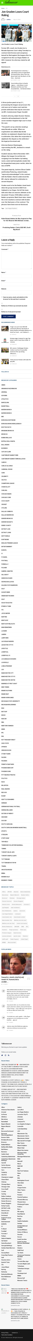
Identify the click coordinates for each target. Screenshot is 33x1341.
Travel (3, 866)
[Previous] (14, 96)
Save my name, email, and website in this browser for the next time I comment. (15, 298)
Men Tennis (5, 687)
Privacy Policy (4, 1332)
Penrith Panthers (7, 764)
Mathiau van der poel (20, 920)
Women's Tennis (6, 880)
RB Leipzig (4, 785)
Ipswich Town (6, 606)
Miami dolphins (6, 690)
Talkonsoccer (11, 2)
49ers (3, 385)
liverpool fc (5, 655)
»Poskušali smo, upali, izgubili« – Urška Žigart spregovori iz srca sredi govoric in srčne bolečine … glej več (18, 1018)
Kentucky (4, 620)
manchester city (7, 917)
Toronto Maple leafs (8, 855)
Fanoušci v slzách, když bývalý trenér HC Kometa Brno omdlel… (12, 979)
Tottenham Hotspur (8, 862)
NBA (2, 722)
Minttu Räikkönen (7, 926)
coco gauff (5, 501)
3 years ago (14, 344)
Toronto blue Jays (7, 852)
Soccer (4, 820)
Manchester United (8, 680)
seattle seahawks (7, 799)
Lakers (3, 634)
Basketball (5, 406)
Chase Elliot (5, 487)
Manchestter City (7, 920)
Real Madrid (5, 789)
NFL (7, 8)
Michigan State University (10, 701)
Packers (4, 761)
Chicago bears (6, 494)
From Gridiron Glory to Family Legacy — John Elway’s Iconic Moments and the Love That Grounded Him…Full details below (21, 86)
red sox (4, 792)
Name (3, 272)
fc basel (4, 557)
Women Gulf (5, 877)
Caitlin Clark (6, 451)
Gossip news (5, 592)
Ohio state (5, 743)
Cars (3, 473)
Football (4, 560)
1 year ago (13, 334)
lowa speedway (6, 666)
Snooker (4, 817)
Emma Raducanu (17, 904)
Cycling (4, 508)
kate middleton (15, 907)
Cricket (4, 504)
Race (3, 782)
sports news (17, 936)
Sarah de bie (17, 933)
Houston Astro (6, 603)
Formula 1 (5, 564)
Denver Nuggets (7, 522)
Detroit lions (6, 532)
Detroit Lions (6, 904)
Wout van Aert (12, 942)
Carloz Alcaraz (7, 466)
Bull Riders (5, 444)
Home (2, 8)
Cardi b (3, 462)
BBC (2, 416)
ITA (2, 610)
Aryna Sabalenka (25, 891)
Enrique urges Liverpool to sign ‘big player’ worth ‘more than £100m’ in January (20, 340)
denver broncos (7, 518)
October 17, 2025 (16, 80)
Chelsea (4, 490)
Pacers (3, 757)
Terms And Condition (6, 1335)
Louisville (5, 662)
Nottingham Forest (8, 740)
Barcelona (5, 402)
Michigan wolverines (8, 704)
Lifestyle (4, 648)
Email (3, 281)
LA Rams (4, 631)
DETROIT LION (5, 529)
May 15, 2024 (16, 19)
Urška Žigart (24, 939)
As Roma (4, 395)
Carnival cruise (6, 469)
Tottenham (5, 859)
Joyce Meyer (5, 613)
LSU (2, 669)
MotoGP (4, 711)
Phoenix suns (6, 771)
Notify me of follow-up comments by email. (14, 306)
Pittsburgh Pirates (8, 775)
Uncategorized (6, 869)
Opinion (4, 747)
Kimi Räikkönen (6, 627)
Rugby (3, 796)
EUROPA (3, 550)
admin (9, 19)
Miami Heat (5, 694)
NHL (2, 736)
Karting (4, 617)
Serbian (4, 803)
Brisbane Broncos (7, 430)
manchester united (19, 917)
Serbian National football (10, 806)
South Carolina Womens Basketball (14, 827)
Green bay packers (7, 596)
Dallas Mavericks (7, 515)
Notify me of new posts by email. (11, 312)
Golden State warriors (9, 585)
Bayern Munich (6, 413)
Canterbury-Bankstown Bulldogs (13, 459)
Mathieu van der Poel (8, 923)
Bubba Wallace (6, 437)
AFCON (10, 891)
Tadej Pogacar (14, 939)
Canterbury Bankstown (9, 455)
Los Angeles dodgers (8, 659)
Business (4, 448)
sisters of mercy (7, 813)
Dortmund (5, 539)
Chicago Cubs (6, 497)
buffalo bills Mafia (8, 441)
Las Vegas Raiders (11, 208)
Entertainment (6, 546)
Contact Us (15, 1332)
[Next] (18, 96)
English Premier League (9, 543)
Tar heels (4, 841)
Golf (3, 588)
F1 (2, 553)
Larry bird (5, 638)
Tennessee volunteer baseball (12, 845)
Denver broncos (6, 901)
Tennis (3, 848)
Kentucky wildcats (8, 624)
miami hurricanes (7, 697)
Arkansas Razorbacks (9, 388)
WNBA (3, 873)
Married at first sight (9, 683)
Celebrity (4, 476)
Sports (4, 831)
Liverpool (4, 652)
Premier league (6, 933)
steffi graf (5, 939)
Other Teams (5, 754)
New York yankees (7, 725)
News (3, 729)
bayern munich (6, 409)
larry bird (22, 910)
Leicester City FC (7, 645)
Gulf (3, 599)
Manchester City (7, 673)
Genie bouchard (6, 578)
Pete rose (23, 929)
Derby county (6, 525)
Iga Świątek (5, 907)
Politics (4, 778)
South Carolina (6, 824)
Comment (5, 249)
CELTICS (4, 480)
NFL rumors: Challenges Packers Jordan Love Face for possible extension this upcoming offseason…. (19, 350)
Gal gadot (5, 574)
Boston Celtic (6, 427)
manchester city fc (8, 676)
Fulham (4, 567)
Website (3, 289)
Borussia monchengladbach (11, 423)
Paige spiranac (13, 929)
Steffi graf (5, 838)
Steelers (4, 834)
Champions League (7, 483)
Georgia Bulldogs (7, 581)
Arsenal (4, 392)
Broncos (4, 434)
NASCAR (4, 718)
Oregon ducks (6, 750)
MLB (2, 708)
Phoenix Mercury (7, 768)
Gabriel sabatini (7, 571)
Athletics (4, 399)
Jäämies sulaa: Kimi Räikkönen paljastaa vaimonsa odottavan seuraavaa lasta (17, 1027)
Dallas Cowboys (7, 511)
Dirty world (5, 536)
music (3, 715)
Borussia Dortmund (8, 420)
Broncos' (4, 898)
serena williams (7, 810)
